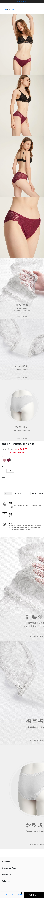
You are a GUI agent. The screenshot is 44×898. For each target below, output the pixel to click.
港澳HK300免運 (22, 1)
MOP (4, 449)
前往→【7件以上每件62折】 (15, 452)
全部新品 (12, 9)
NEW (6, 9)
